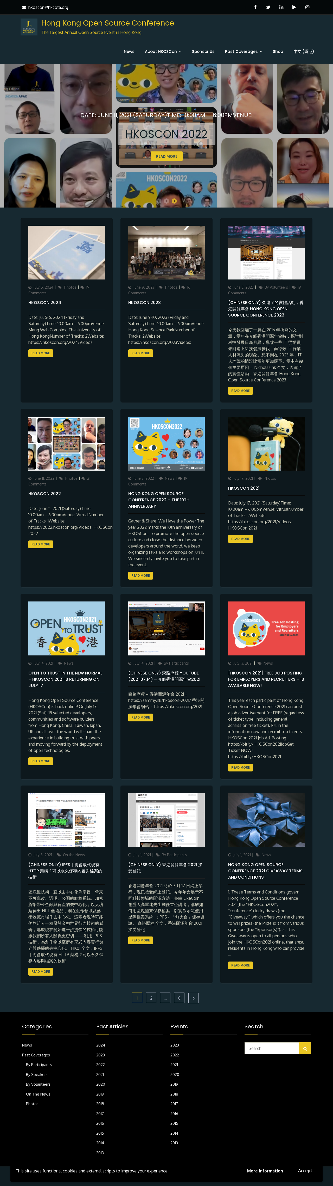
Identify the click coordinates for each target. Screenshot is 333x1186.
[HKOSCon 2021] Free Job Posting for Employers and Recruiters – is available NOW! (266, 679)
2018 (100, 1103)
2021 (100, 1074)
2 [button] (166, 201)
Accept (305, 1170)
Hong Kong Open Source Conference (107, 23)
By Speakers (37, 1074)
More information (265, 1170)
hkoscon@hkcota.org (48, 7)
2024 (100, 1045)
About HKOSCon (161, 51)
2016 (100, 1123)
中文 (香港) (303, 51)
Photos (70, 287)
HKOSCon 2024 (44, 303)
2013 (100, 1152)
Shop (278, 51)
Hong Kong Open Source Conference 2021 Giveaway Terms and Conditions (265, 871)
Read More (280, 156)
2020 (100, 1084)
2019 (100, 1094)
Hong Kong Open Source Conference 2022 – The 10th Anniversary (158, 500)
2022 (100, 1064)
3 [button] (174, 201)
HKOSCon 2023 (144, 303)
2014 (100, 1142)
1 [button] (158, 201)
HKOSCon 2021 (243, 488)
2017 (100, 1113)
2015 (100, 1133)
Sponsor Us (203, 51)
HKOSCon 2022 (44, 494)
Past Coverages (241, 51)
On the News (74, 855)
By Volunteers (276, 287)
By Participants (176, 663)
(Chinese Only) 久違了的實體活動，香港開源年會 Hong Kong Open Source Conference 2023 (266, 309)
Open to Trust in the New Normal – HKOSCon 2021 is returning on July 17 (65, 679)
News (129, 51)
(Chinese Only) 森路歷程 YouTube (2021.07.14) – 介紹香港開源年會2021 (164, 676)
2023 (100, 1055)
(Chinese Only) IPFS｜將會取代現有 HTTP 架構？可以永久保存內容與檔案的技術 (65, 871)
